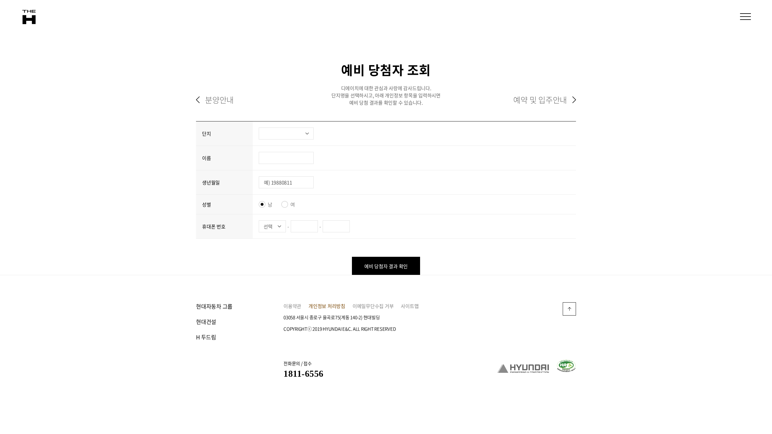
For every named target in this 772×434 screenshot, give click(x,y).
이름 (206, 158)
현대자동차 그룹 (214, 306)
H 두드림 (206, 337)
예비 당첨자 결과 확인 (386, 266)
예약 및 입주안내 (540, 99)
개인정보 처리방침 (326, 306)
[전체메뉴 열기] (745, 16)
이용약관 (292, 306)
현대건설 (206, 322)
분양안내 (219, 99)
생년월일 (211, 182)
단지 (206, 133)
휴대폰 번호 (214, 226)
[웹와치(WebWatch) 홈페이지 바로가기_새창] (566, 365)
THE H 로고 (29, 17)
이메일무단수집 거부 (373, 306)
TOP (569, 309)
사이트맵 (410, 306)
